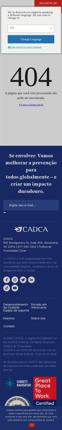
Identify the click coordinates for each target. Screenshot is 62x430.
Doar (23, 250)
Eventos (9, 318)
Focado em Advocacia (39, 306)
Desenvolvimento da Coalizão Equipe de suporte (16, 307)
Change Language (31, 39)
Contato (9, 326)
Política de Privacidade (17, 346)
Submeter (4, 212)
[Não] (58, 418)
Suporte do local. (46, 354)
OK (31, 425)
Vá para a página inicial (31, 104)
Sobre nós (38, 318)
